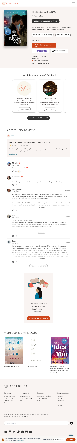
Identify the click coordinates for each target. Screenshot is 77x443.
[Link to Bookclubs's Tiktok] (18, 432)
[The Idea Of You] (36, 350)
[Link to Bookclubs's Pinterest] (22, 432)
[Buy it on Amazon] (59, 51)
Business (60, 396)
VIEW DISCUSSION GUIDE (45, 21)
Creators (59, 405)
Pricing (6, 403)
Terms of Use (8, 401)
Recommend (63, 35)
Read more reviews (38, 266)
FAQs (38, 401)
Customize (48, 439)
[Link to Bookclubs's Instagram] (10, 432)
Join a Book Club (26, 398)
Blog (21, 401)
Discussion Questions (44, 396)
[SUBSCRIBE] (71, 423)
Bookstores (60, 401)
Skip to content (38, 4)
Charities (59, 398)
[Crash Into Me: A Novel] (13, 350)
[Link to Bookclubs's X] (14, 432)
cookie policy (19, 440)
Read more (13, 154)
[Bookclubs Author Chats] (24, 88)
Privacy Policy (8, 398)
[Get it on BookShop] (40, 51)
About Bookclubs (9, 396)
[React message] (13, 171)
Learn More (24, 109)
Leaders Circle (25, 396)
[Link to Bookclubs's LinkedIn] (26, 432)
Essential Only (59, 439)
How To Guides (42, 398)
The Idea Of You (32, 366)
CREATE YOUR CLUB (38, 318)
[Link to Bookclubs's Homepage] (10, 3)
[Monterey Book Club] (50, 88)
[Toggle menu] (73, 3)
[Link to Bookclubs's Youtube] (30, 432)
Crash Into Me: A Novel (11, 366)
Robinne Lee (38, 16)
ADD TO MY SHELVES (42, 35)
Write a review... (16, 136)
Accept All (70, 439)
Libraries (59, 403)
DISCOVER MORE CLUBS (38, 118)
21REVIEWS (45, 63)
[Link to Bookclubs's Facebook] (5, 432)
